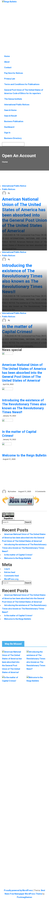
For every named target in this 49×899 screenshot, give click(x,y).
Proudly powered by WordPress (18, 890)
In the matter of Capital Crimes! (17, 329)
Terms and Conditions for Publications (21, 84)
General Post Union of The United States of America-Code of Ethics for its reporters (23, 91)
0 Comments (40, 491)
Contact (7, 67)
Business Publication (13, 121)
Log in (7, 569)
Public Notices (8, 189)
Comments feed (11, 576)
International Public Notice (14, 186)
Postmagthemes (24, 897)
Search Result (10, 116)
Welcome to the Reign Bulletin (24, 455)
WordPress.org (11, 579)
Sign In (7, 133)
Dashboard (9, 127)
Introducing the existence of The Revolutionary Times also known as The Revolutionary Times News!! (22, 278)
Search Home (10, 110)
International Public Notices (16, 104)
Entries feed (9, 572)
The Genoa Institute (13, 99)
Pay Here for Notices (13, 73)
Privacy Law (9, 79)
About (7, 62)
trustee (13, 193)
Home (7, 56)
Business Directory (13, 138)
